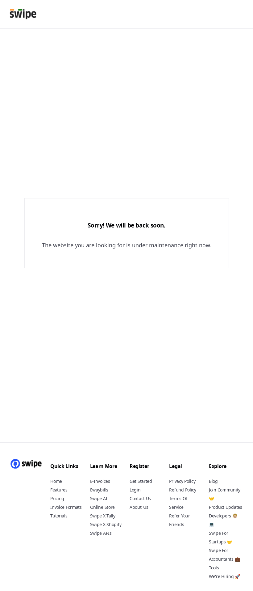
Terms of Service (178, 502)
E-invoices (100, 481)
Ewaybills (99, 490)
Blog (213, 481)
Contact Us (140, 498)
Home (56, 481)
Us (145, 507)
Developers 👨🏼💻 (223, 520)
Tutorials (58, 516)
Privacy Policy (182, 481)
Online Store (102, 507)
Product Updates (225, 507)
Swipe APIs (101, 533)
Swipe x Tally (102, 516)
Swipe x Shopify (106, 524)
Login (135, 490)
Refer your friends (179, 520)
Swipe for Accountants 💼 (224, 554)
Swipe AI (98, 498)
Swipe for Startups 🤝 (220, 537)
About (136, 507)
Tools (214, 568)
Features (59, 490)
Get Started (141, 481)
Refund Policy (182, 490)
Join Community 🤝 (224, 494)
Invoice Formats (66, 507)
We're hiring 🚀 (224, 576)
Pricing (57, 498)
